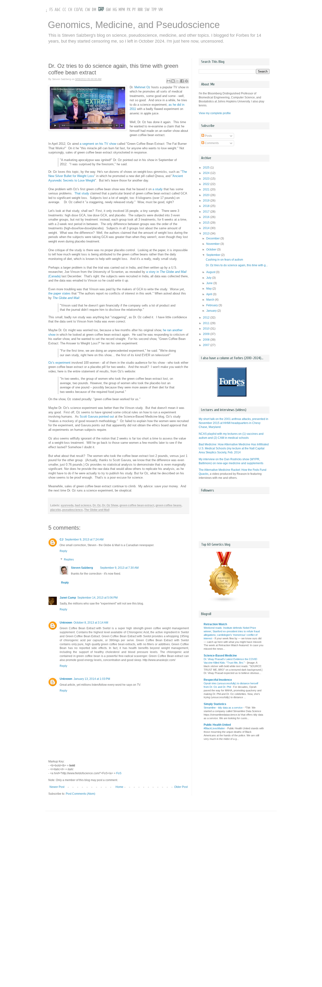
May (209, 288)
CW (87, 10)
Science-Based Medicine (220, 655)
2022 (206, 184)
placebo (55, 510)
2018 (206, 206)
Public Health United (217, 724)
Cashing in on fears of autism (224, 259)
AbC (58, 10)
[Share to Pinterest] (186, 81)
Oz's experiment (59, 362)
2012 (206, 317)
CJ (61, 539)
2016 (206, 217)
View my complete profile (215, 113)
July (209, 277)
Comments (211, 143)
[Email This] (168, 81)
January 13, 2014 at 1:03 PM (92, 679)
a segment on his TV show (98, 143)
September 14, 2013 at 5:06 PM (97, 597)
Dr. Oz (97, 505)
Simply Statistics (215, 704)
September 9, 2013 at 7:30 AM (119, 567)
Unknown (66, 622)
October (211, 249)
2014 (206, 228)
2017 (206, 211)
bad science (83, 505)
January (211, 310)
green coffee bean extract (137, 505)
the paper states (59, 293)
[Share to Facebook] (182, 81)
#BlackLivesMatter (215, 728)
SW (146, 10)
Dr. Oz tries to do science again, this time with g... (237, 265)
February (212, 305)
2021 (206, 189)
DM (94, 10)
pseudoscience (72, 510)
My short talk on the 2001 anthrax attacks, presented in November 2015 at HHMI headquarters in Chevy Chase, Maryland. (233, 423)
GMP (101, 10)
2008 (206, 339)
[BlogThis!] (173, 81)
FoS (118, 773)
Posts (208, 135)
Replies (69, 559)
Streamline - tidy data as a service (223, 707)
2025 (206, 167)
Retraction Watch (215, 624)
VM (160, 10)
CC (64, 10)
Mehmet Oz (142, 87)
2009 (206, 334)
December (213, 238)
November (213, 244)
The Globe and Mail (96, 510)
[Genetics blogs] (224, 601)
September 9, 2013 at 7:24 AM (84, 539)
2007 (206, 345)
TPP (154, 10)
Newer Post (57, 787)
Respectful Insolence (218, 679)
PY (134, 10)
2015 (206, 222)
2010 (206, 328)
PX (128, 10)
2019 (206, 200)
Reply (63, 551)
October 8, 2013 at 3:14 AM (91, 622)
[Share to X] (177, 81)
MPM (122, 10)
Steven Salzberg (82, 567)
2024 (206, 173)
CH (70, 10)
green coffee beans (169, 505)
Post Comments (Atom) (80, 793)
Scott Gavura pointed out (97, 416)
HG (115, 10)
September (213, 255)
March (210, 299)
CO (76, 10)
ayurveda (67, 505)
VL (81, 10)
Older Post (181, 787)
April (209, 294)
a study (158, 189)
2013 (206, 233)
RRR (140, 10)
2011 (206, 323)
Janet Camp (68, 597)
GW (108, 10)
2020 (206, 195)
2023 (206, 178)
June (209, 283)
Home (119, 787)
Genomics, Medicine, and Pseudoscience (134, 25)
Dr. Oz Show (110, 505)
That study (81, 193)
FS (51, 10)
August (211, 272)
